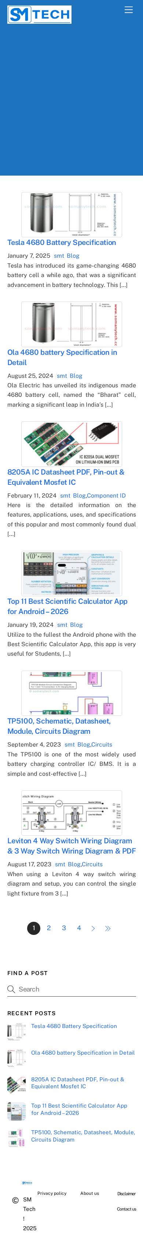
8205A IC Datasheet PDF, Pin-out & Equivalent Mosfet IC (77, 1083)
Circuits (101, 744)
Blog (73, 255)
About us (89, 1193)
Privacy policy (51, 1193)
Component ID (106, 495)
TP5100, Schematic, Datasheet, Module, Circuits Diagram (83, 1136)
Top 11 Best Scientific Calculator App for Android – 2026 (79, 1109)
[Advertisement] (71, 104)
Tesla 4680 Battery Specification (61, 242)
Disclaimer (126, 1193)
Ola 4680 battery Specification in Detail (83, 1053)
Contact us (126, 1209)
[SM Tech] (39, 20)
